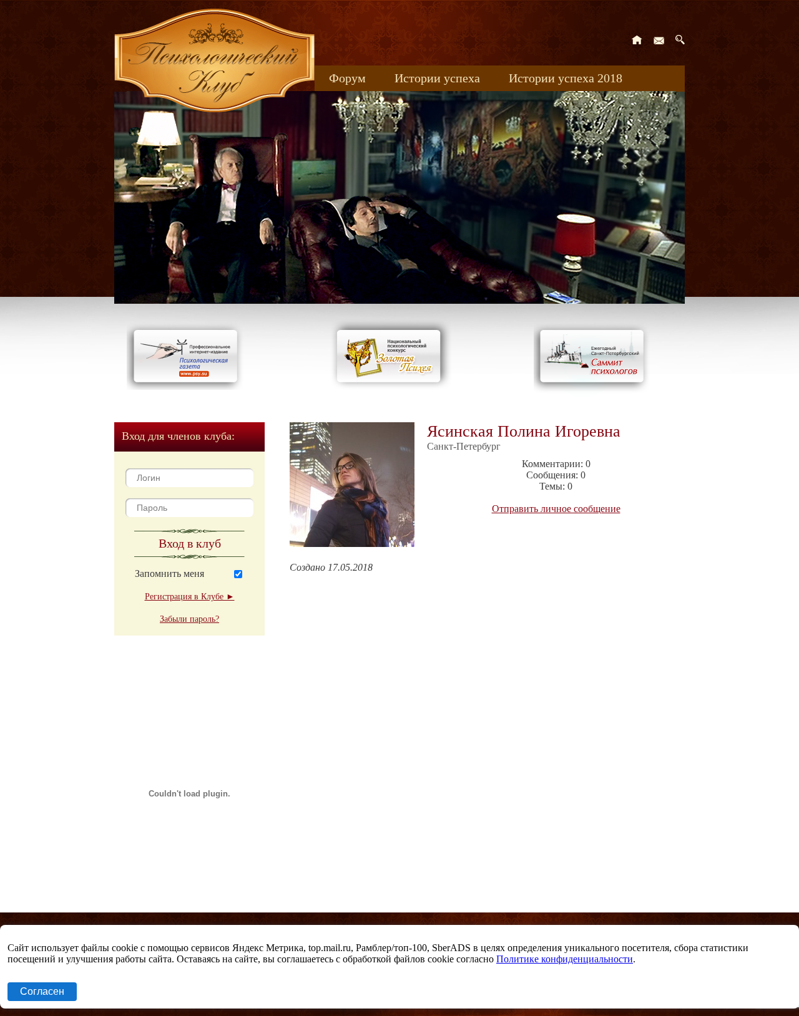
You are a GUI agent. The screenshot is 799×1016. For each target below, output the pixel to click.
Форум (347, 78)
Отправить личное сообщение (556, 508)
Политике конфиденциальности (564, 959)
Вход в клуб (190, 543)
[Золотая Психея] (391, 386)
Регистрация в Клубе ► (190, 596)
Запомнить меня (169, 573)
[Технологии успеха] (595, 394)
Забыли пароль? (189, 619)
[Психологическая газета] (188, 386)
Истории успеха (437, 78)
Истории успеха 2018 (565, 78)
